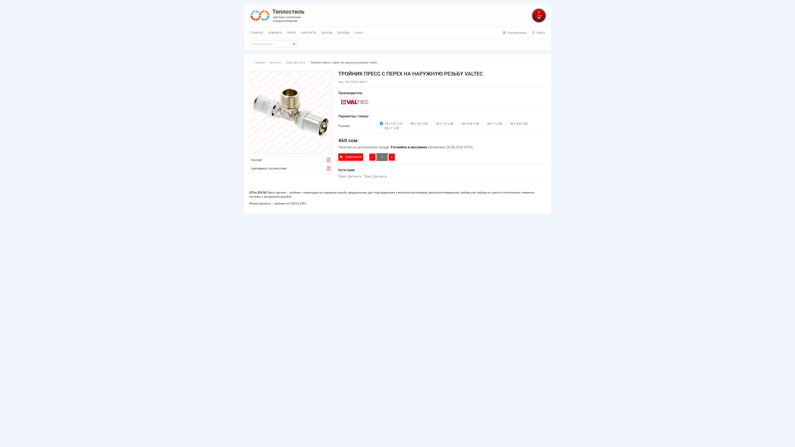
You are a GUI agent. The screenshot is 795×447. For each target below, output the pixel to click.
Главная (256, 32)
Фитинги (275, 62)
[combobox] (270, 44)
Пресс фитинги (295, 62)
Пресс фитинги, (350, 176)
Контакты (308, 32)
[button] (290, 112)
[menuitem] (256, 32)
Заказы (327, 32)
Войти (541, 32)
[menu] (397, 32)
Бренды (344, 32)
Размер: (344, 126)
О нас (359, 32)
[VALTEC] (442, 102)
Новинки (275, 32)
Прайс (291, 32)
